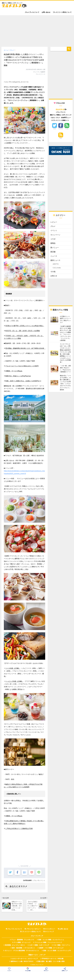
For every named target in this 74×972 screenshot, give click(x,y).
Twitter (54, 128)
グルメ (35, 880)
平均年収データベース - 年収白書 (52, 958)
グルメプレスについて (32, 12)
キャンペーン (55, 235)
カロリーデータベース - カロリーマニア (25, 958)
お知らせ (53, 276)
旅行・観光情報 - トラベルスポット (23, 948)
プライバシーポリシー (33, 929)
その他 (52, 272)
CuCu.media (57, 268)
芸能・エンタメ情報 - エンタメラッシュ (51, 939)
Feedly (66, 128)
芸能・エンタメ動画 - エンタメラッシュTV (57, 950)
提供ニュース (55, 260)
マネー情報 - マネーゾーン (61, 945)
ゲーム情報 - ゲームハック (22, 942)
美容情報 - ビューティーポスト (15, 945)
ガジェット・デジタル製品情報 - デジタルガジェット (22, 950)
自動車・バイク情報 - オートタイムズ (51, 948)
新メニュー (54, 247)
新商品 (52, 243)
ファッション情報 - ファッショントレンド (48, 942)
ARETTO (56, 264)
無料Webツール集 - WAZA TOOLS (22, 961)
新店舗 (52, 252)
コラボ (52, 239)
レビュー (53, 222)
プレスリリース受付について (62, 12)
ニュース (53, 256)
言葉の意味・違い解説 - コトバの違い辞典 (51, 961)
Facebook (60, 128)
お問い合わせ (46, 12)
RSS (61, 138)
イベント (42, 880)
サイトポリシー (50, 929)
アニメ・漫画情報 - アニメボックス (22, 939)
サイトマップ (49, 931)
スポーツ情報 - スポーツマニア (39, 945)
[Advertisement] (37, 30)
